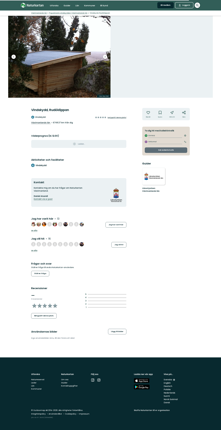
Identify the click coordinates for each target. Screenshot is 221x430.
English (167, 382)
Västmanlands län (41, 122)
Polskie (167, 389)
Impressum (84, 414)
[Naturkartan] (32, 5)
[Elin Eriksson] (65, 244)
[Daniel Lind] (39, 224)
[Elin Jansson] (49, 224)
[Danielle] (71, 244)
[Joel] (39, 244)
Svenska (168, 379)
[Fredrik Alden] (76, 244)
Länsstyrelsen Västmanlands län (150, 189)
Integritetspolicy (38, 414)
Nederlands (169, 392)
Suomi (167, 396)
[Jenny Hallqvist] (44, 244)
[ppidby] (55, 244)
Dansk (167, 402)
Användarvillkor (56, 414)
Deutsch (168, 386)
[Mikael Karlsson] (71, 224)
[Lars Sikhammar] (65, 224)
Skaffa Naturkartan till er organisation (152, 410)
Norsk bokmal (171, 399)
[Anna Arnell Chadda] (82, 224)
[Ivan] (55, 224)
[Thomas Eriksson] (33, 224)
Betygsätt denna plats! (117, 117)
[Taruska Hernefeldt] (60, 224)
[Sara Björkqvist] (49, 244)
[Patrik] (76, 224)
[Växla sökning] (197, 5)
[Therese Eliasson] (44, 224)
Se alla (34, 230)
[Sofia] (33, 244)
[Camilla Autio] (60, 244)
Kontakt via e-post (43, 199)
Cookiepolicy (71, 414)
